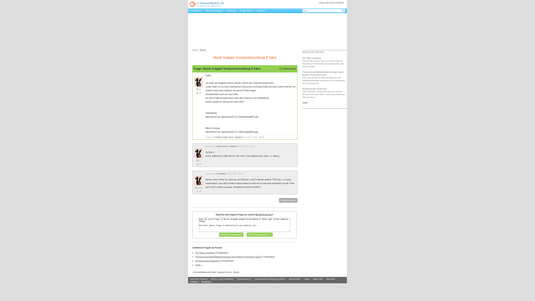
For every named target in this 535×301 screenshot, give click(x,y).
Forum (195, 50)
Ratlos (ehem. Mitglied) (227, 146)
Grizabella (221, 174)
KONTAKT (330, 279)
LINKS (306, 279)
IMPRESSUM (294, 279)
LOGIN (321, 3)
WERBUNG (206, 282)
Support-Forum (224, 272)
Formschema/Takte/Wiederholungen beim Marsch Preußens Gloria (228, 257)
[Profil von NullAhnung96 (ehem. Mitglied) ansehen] (198, 82)
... (306, 103)
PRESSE (194, 282)
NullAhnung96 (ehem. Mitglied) (228, 137)
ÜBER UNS (318, 279)
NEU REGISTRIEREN (335, 3)
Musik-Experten (263, 214)
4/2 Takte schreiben (205, 253)
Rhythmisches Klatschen (207, 261)
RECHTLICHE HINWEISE (222, 279)
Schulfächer (196, 11)
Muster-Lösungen (214, 11)
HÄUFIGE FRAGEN (198, 279)
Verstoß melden (288, 200)
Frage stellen (246, 11)
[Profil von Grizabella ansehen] (198, 180)
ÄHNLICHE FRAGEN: (313, 52)
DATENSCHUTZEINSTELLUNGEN (270, 279)
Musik (236, 272)
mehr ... (199, 265)
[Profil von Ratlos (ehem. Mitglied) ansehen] (198, 153)
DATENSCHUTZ (244, 279)
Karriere (261, 11)
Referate (231, 11)
